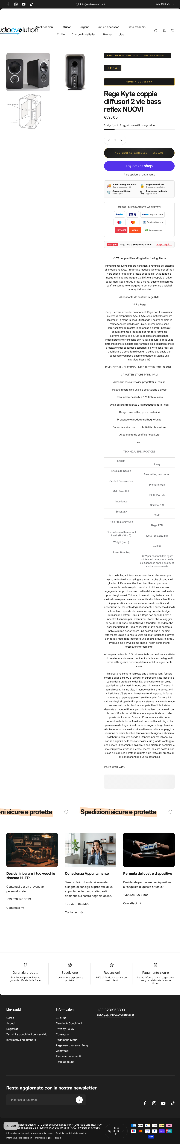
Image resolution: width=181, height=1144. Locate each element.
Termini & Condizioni (69, 1023)
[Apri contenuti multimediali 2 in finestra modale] (73, 71)
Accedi (10, 1023)
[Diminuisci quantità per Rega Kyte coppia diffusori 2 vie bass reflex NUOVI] (105, 140)
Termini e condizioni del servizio (26, 1033)
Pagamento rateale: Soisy (72, 1044)
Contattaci (62, 1050)
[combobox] (165, 4)
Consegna (62, 1033)
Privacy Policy (65, 1028)
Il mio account (65, 1061)
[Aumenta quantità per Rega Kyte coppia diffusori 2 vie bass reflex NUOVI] (119, 140)
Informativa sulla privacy (42, 1132)
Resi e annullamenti (68, 1055)
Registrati (12, 1028)
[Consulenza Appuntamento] (89, 849)
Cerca (10, 1017)
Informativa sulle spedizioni (19, 1137)
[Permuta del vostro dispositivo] (146, 849)
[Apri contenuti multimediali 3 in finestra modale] (27, 110)
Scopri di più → (161, 244)
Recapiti (57, 1137)
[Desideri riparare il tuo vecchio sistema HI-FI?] (31, 849)
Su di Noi (61, 1017)
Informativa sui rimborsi (21, 1039)
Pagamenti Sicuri (67, 1039)
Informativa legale (43, 1137)
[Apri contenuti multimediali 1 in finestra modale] (27, 71)
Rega (110, 68)
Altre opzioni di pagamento (136, 174)
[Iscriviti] (79, 1099)
